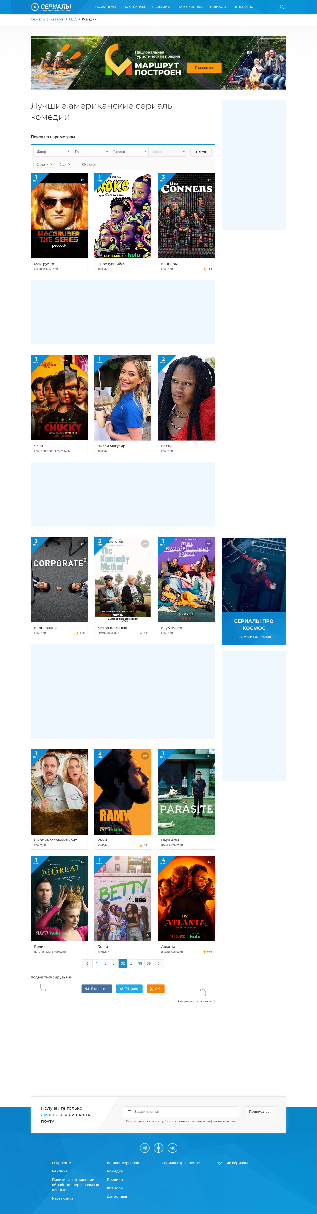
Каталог (57, 19)
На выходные (190, 6)
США (73, 19)
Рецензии (161, 6)
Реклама (59, 1171)
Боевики (115, 1179)
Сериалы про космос (181, 1163)
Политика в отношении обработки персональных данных (75, 1185)
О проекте (61, 1163)
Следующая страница (158, 963)
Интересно (243, 6)
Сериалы (38, 19)
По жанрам (105, 6)
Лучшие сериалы (232, 1163)
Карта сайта (62, 1198)
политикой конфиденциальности (212, 1121)
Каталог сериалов (123, 1163)
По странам (134, 6)
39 (149, 963)
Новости (218, 6)
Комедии (115, 1171)
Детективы (117, 1196)
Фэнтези (115, 1188)
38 (140, 963)
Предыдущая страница (87, 963)
